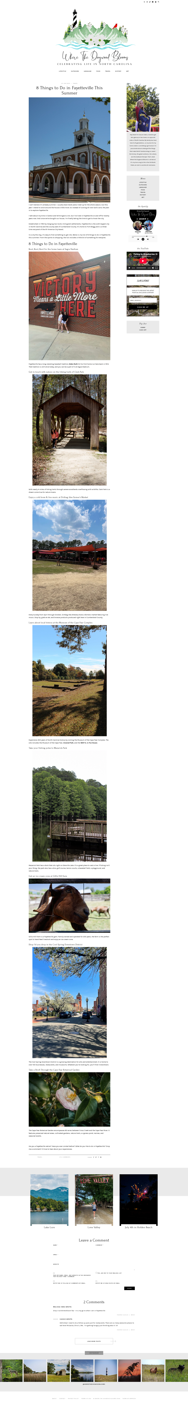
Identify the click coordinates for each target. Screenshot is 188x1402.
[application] (143, 261)
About (54, 1398)
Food (98, 71)
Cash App (143, 330)
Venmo (142, 327)
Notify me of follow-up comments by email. (69, 1283)
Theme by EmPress (129, 1398)
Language (87, 71)
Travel (107, 71)
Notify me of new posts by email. (108, 1283)
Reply (133, 1315)
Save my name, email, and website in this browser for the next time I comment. (72, 1276)
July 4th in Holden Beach (138, 1227)
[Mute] (153, 268)
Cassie (63, 1319)
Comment (99, 1245)
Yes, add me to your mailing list (109, 1273)
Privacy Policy (73, 1398)
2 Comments (65, 1157)
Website (56, 1264)
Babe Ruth (73, 364)
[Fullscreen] (156, 268)
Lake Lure (49, 1227)
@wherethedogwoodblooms (94, 1384)
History (118, 71)
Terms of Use (86, 1398)
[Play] (129, 268)
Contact (62, 1398)
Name (55, 1245)
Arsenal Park (68, 743)
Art (127, 71)
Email (55, 1254)
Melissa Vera (59, 1307)
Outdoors (75, 71)
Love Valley (94, 1227)
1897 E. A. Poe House (89, 743)
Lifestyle (62, 71)
